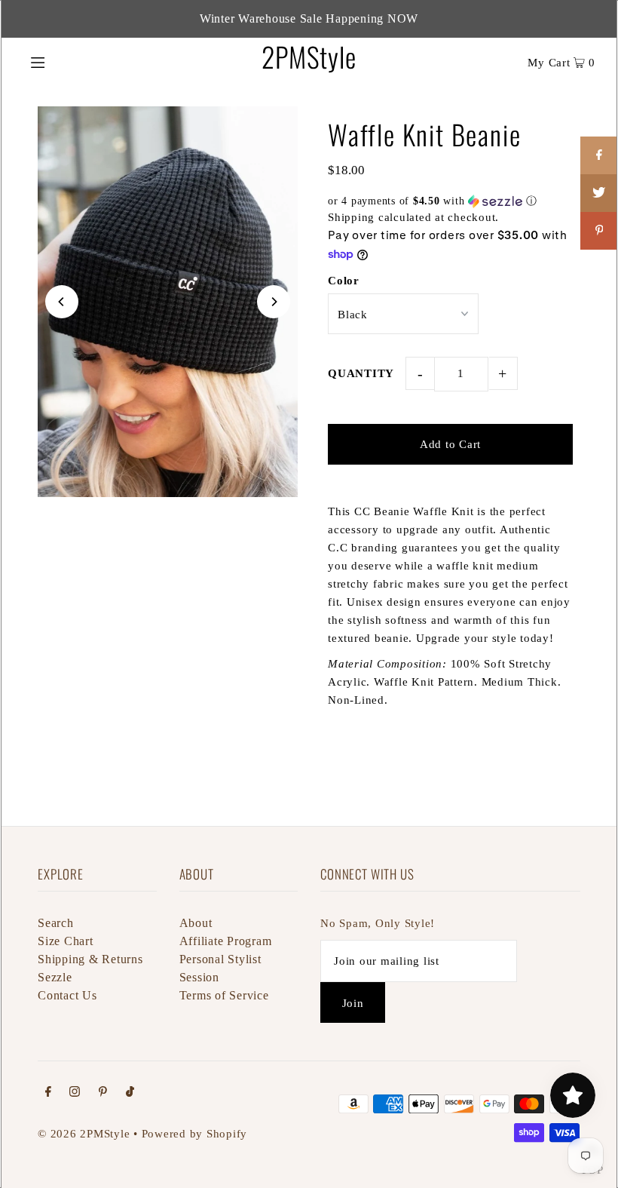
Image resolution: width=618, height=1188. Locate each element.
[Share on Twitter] (599, 193)
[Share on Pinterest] (599, 231)
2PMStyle (309, 56)
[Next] (273, 301)
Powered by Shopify (195, 1134)
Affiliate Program (225, 941)
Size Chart (65, 941)
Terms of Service (224, 995)
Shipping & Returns (90, 959)
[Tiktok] (130, 1093)
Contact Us (67, 995)
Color (343, 281)
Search (56, 922)
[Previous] (61, 301)
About (196, 922)
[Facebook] (48, 1093)
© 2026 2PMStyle (84, 1134)
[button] (450, 201)
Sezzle (55, 977)
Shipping (351, 217)
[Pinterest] (103, 1093)
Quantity (361, 373)
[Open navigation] (69, 61)
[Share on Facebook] (599, 155)
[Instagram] (74, 1093)
